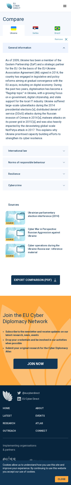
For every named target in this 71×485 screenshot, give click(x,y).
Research (9, 423)
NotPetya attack (15, 130)
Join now (35, 364)
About (40, 408)
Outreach (9, 430)
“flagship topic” (15, 93)
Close (61, 479)
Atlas (39, 423)
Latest (7, 415)
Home (6, 408)
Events (40, 415)
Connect (41, 430)
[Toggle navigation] (65, 6)
